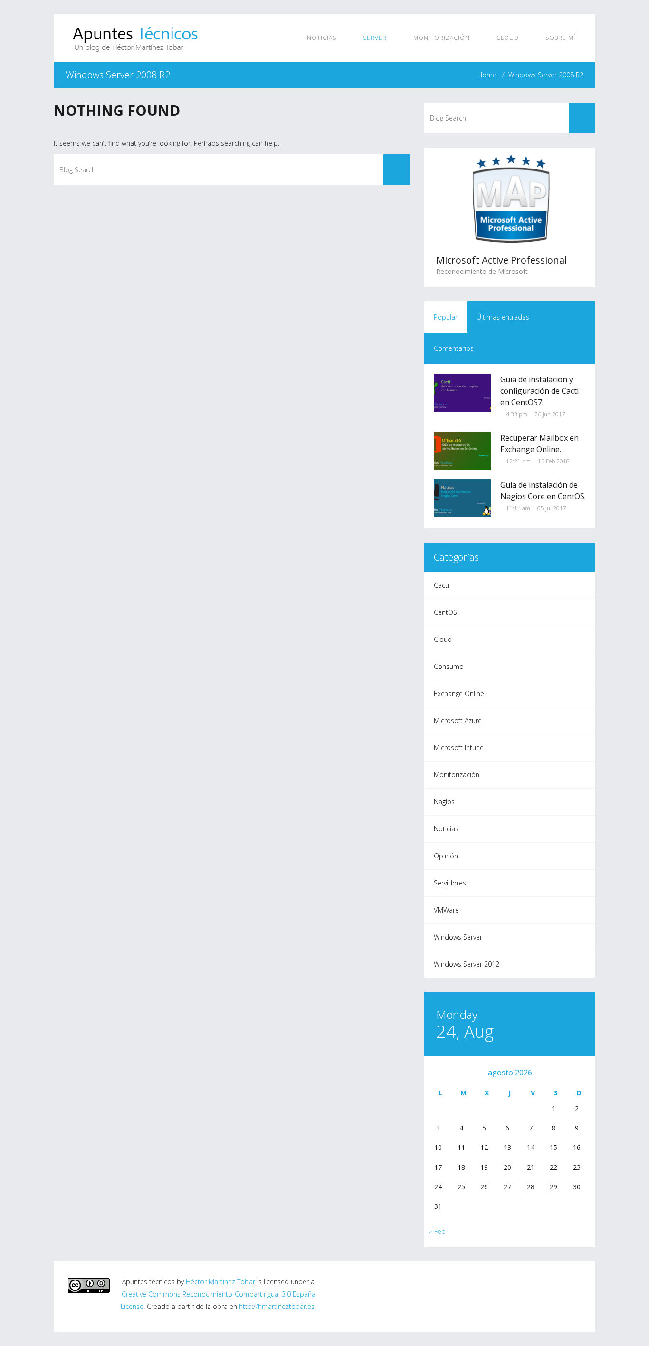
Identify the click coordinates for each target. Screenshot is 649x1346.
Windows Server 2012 (466, 964)
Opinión (446, 855)
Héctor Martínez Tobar (220, 1281)
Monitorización (442, 38)
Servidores (450, 882)
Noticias (322, 38)
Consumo (449, 666)
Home (486, 74)
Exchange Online (459, 693)
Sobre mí (560, 38)
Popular (446, 316)
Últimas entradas (503, 316)
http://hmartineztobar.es (277, 1306)
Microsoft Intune (459, 747)
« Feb (437, 1231)
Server (376, 38)
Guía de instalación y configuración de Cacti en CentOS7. (539, 390)
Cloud (508, 38)
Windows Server (458, 936)
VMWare (446, 909)
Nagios (444, 801)
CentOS (445, 612)
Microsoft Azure (458, 720)
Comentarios (454, 348)
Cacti (441, 585)
